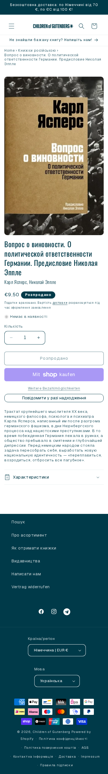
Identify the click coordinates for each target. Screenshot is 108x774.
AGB (85, 747)
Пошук (18, 522)
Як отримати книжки (34, 548)
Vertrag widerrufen (31, 587)
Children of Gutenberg (51, 732)
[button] (11, 26)
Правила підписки (56, 765)
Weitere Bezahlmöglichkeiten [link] (54, 388)
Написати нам (26, 574)
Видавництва (26, 561)
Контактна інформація (33, 756)
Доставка (67, 756)
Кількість (13, 326)
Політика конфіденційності (63, 738)
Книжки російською (37, 51)
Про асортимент (29, 535)
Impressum (90, 756)
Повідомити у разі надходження (54, 398)
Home (9, 51)
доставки (60, 302)
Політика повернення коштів (50, 747)
